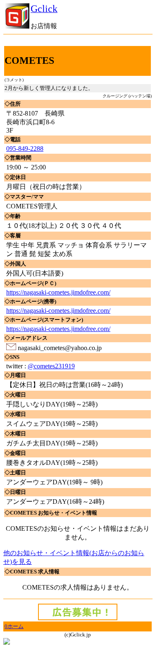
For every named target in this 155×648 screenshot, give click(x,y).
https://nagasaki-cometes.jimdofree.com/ (58, 292)
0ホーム (14, 626)
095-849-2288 (24, 148)
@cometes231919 (51, 366)
